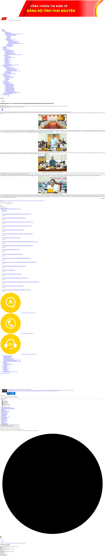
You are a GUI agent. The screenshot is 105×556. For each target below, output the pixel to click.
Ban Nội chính (9, 37)
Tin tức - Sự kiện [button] (4, 47)
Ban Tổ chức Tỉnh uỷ (4, 413)
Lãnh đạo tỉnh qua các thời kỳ (7, 46)
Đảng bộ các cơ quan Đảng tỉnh (11, 39)
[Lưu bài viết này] (2, 110)
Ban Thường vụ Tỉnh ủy (8, 33)
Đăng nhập (2, 98)
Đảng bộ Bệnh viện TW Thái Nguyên (13, 42)
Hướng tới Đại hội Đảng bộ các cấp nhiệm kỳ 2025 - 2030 (9, 371)
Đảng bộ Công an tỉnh (8, 72)
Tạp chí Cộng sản (3, 410)
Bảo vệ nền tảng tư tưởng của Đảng (10, 53)
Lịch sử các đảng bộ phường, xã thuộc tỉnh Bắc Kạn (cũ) (12, 92)
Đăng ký (5, 555)
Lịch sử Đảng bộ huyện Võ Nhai (9, 90)
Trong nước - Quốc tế (6, 48)
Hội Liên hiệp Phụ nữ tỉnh (4, 423)
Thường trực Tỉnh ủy (8, 32)
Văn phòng (8, 38)
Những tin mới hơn (4, 210)
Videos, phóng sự (2, 373)
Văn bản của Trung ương (7, 75)
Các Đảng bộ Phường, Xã (10, 45)
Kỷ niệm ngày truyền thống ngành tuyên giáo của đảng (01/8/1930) (12, 361)
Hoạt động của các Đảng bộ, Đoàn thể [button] (7, 65)
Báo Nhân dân (3, 409)
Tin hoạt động (7, 61)
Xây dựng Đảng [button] (4, 49)
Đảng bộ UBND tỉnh (9, 40)
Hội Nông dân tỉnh (3, 422)
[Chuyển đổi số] (11, 394)
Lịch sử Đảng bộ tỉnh (6, 83)
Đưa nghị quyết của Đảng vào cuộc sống (9, 358)
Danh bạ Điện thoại (27, 333)
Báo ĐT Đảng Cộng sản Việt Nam (5, 407)
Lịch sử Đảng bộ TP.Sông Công (9, 85)
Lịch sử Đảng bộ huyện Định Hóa (9, 87)
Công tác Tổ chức (6, 55)
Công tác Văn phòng (6, 62)
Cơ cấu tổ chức (6, 31)
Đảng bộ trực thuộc (6, 66)
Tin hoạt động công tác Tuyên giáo (8, 356)
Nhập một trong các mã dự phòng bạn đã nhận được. (7, 551)
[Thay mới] (4, 554)
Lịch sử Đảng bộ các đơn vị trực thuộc (10, 91)
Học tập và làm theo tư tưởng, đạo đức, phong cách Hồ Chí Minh (13, 54)
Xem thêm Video (7, 373)
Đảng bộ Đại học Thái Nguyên (11, 69)
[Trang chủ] (3, 30)
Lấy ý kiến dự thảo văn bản (28, 312)
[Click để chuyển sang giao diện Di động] (1, 536)
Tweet (1, 205)
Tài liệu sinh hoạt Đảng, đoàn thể (8, 93)
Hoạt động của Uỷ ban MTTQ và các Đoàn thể (10, 73)
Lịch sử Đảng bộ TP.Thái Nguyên (9, 84)
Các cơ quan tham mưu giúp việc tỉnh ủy (9, 76)
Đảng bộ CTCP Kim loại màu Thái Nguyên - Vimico (15, 43)
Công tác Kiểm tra (6, 58)
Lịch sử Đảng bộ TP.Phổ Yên (9, 86)
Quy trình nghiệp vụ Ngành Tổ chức (10, 57)
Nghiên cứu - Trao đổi (8, 52)
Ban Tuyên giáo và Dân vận (9, 77)
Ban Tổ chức (7, 78)
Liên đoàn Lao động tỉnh (4, 421)
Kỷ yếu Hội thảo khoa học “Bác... (52, 390)
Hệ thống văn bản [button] (4, 74)
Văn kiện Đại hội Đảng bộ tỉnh (8, 82)
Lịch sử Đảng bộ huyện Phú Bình (9, 89)
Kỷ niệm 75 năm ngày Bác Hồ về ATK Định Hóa (10, 360)
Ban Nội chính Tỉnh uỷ (4, 414)
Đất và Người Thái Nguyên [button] (5, 94)
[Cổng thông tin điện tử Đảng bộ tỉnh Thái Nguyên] (4, 20)
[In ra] (2, 109)
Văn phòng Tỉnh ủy (3, 415)
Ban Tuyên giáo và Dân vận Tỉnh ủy (11, 35)
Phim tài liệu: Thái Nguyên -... (11, 389)
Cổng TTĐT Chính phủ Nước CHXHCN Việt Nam (8, 408)
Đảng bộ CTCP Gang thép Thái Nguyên (14, 41)
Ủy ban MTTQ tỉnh (3, 420)
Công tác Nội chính (6, 60)
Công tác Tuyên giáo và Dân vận (8, 50)
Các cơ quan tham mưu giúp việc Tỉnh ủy (10, 34)
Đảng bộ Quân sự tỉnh (10, 44)
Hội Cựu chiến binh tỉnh (4, 424)
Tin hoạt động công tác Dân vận (9, 51)
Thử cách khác (2, 550)
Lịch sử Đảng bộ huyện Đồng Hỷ (9, 88)
